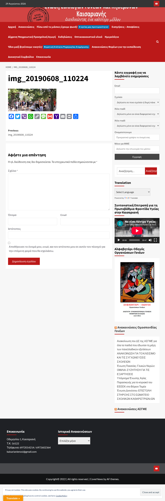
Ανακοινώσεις (26, 27)
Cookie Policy (61, 496)
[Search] (157, 42)
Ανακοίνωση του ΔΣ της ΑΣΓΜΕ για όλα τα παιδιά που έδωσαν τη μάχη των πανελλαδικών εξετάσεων (137, 345)
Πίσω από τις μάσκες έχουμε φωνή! (72, 27)
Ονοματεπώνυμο (123, 132)
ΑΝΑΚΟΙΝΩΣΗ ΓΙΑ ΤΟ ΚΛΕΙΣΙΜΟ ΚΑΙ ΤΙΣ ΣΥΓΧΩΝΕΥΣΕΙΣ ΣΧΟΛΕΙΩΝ (136, 357)
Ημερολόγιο (112, 37)
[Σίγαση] (150, 240)
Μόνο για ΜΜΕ (122, 143)
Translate (134, 198)
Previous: (20, 133)
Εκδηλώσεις (65, 37)
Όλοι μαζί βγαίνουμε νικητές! (48, 47)
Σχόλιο (13, 170)
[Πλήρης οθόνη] (155, 240)
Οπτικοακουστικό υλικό (88, 37)
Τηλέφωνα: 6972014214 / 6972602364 (29, 447)
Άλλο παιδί (120, 108)
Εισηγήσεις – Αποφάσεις (125, 27)
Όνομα (12, 214)
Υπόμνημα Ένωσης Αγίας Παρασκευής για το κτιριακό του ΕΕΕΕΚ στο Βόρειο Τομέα (134, 382)
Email (63, 214)
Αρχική (12, 27)
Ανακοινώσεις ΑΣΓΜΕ (132, 409)
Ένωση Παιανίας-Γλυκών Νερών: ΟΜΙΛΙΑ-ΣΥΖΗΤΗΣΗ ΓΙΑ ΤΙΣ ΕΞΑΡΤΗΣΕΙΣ (136, 370)
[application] (137, 230)
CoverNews (96, 479)
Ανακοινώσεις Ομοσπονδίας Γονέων (136, 329)
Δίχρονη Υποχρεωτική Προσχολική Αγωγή (32, 37)
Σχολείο (118, 97)
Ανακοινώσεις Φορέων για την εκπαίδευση (116, 47)
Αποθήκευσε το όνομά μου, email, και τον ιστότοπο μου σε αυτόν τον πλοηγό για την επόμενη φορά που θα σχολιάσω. (57, 248)
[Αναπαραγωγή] (118, 240)
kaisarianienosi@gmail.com (22, 451)
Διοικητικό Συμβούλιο (21, 57)
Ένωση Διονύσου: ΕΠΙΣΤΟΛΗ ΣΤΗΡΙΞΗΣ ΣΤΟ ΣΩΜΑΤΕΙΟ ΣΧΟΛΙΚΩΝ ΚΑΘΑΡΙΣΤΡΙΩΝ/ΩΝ (136, 394)
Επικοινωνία (43, 57)
